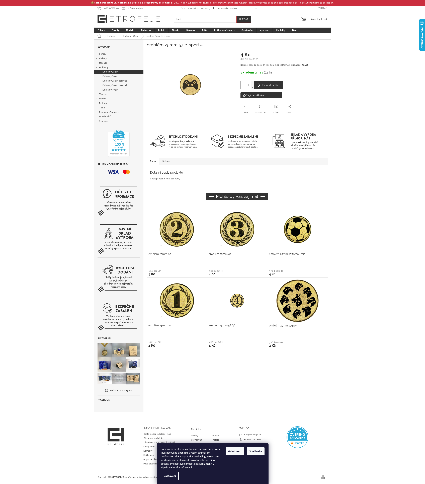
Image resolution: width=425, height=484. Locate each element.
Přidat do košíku (270, 85)
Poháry (102, 54)
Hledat (243, 19)
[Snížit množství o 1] (252, 87)
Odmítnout (234, 451)
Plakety (103, 58)
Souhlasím (255, 451)
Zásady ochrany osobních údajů (159, 442)
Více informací (184, 467)
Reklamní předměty (109, 112)
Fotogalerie (149, 446)
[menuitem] (101, 30)
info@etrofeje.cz (252, 434)
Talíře (102, 107)
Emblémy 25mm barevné (115, 81)
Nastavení (169, 476)
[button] (176, 272)
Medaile (103, 63)
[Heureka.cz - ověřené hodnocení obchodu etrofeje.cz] (119, 143)
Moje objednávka (151, 463)
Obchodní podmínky (227, 8)
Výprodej (103, 121)
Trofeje (103, 94)
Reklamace (148, 455)
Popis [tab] (153, 161)
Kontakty (147, 451)
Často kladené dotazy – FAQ (195, 8)
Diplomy (103, 103)
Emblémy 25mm (110, 72)
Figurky (103, 98)
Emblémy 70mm (110, 90)
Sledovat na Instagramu (121, 390)
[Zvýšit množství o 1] (252, 83)
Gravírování (105, 116)
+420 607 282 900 (252, 439)
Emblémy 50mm (110, 76)
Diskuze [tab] (166, 161)
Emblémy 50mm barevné (115, 85)
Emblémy (103, 67)
